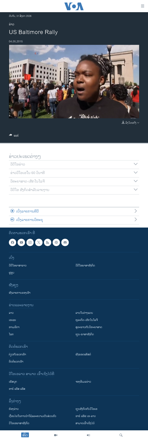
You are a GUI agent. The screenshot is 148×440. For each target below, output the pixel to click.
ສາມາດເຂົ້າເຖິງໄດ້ (85, 423)
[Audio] (88, 435)
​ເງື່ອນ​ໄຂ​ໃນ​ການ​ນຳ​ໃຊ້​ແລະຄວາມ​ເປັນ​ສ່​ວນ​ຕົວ (32, 416)
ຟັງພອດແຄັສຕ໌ (83, 354)
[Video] (55, 435)
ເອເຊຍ (12, 320)
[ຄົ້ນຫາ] (121, 435)
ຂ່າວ (11, 24)
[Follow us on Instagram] (30, 242)
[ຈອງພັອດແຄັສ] (65, 242)
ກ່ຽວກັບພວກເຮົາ (17, 354)
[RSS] (47, 242)
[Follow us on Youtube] (21, 242)
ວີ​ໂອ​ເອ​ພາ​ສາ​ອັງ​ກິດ (19, 423)
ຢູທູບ (11, 273)
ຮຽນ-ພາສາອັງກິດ (85, 334)
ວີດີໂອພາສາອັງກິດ (85, 265)
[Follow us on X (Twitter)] (38, 242)
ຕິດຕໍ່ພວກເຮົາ (16, 362)
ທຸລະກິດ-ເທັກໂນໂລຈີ (87, 320)
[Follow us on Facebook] (12, 242)
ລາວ (11, 313)
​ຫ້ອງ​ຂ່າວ (14, 409)
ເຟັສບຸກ (13, 382)
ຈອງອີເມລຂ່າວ (83, 382)
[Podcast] (56, 242)
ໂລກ (11, 334)
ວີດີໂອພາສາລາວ (18, 265)
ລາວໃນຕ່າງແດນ (84, 313)
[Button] (14, 136)
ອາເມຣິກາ (14, 327)
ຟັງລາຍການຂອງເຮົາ (19, 293)
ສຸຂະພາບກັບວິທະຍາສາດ (89, 327)
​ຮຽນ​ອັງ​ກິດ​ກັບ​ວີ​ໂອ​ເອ (86, 409)
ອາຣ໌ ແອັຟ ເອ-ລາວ (86, 416)
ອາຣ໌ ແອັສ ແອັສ (17, 389)
